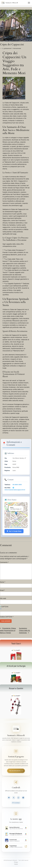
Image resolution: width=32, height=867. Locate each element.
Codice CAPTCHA (6, 617)
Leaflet (10, 527)
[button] (16, 513)
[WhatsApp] (18, 797)
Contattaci (17, 802)
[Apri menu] (29, 2)
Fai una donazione (14, 770)
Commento (4, 562)
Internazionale (17, 48)
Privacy (16, 862)
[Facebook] (9, 797)
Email (2, 590)
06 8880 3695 (17, 484)
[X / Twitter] (14, 797)
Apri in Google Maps (15, 531)
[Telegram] (23, 797)
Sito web (3, 598)
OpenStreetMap (17, 527)
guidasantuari (7, 48)
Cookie (16, 864)
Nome (2, 582)
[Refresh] (1, 609)
